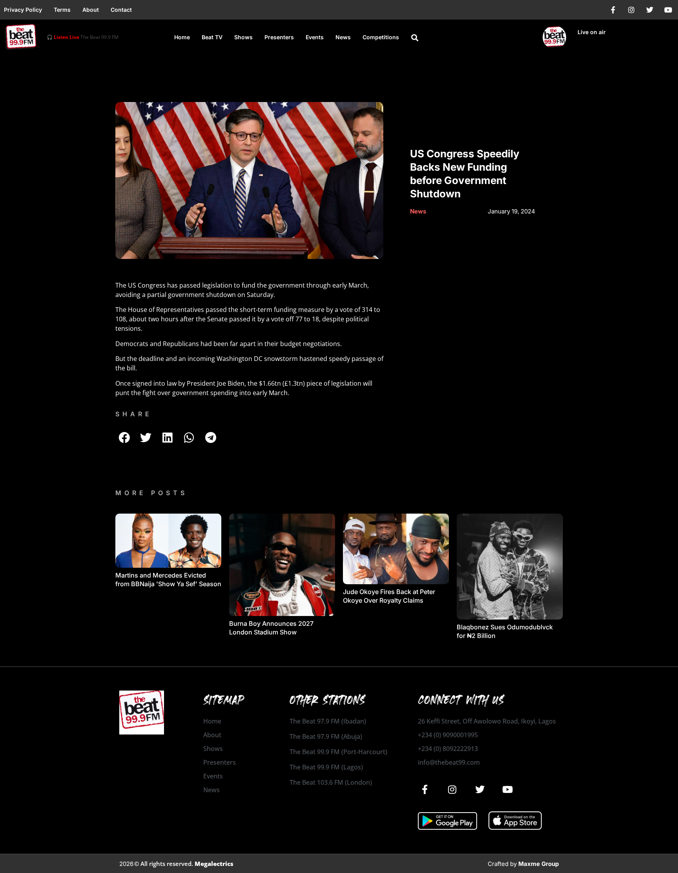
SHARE (133, 414)
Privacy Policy (23, 9)
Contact (121, 9)
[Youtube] (668, 9)
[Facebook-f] (612, 9)
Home (182, 37)
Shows (243, 37)
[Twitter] (649, 9)
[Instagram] (631, 9)
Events (315, 37)
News (343, 37)
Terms (62, 9)
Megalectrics (214, 864)
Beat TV (212, 37)
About (90, 9)
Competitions (381, 37)
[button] (415, 38)
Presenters (279, 37)
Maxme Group (538, 864)
